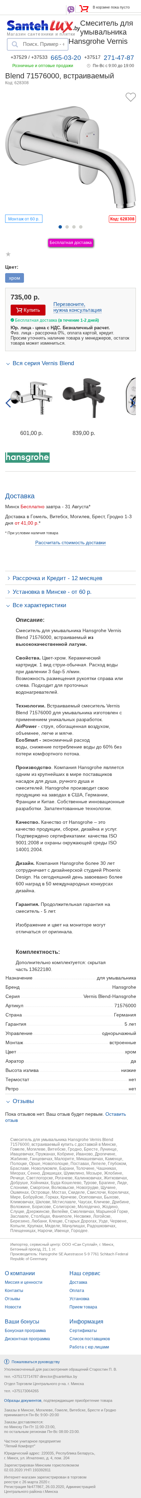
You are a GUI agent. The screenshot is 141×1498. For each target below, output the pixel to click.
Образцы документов (22, 1400)
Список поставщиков (89, 1338)
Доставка (78, 1282)
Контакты (14, 1290)
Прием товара (83, 1307)
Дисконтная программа (27, 1338)
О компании (20, 1273)
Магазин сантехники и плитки (41, 34)
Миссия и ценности (23, 1282)
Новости (13, 1307)
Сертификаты (83, 1330)
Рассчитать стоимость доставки (70, 542)
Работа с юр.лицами (89, 1347)
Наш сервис (84, 1273)
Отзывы (12, 1298)
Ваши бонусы (22, 1321)
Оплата (76, 1290)
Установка (79, 1298)
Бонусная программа (25, 1330)
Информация (86, 1321)
